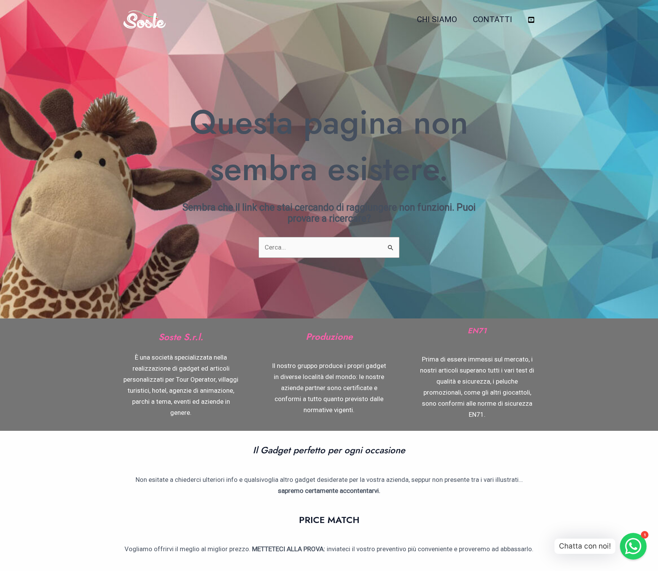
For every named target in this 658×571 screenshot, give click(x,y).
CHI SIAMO (437, 19)
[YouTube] (531, 19)
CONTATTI (492, 19)
